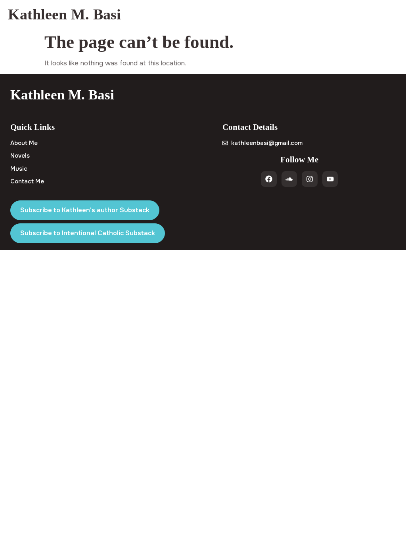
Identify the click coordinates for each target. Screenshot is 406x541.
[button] (391, 14)
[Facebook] (269, 179)
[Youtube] (330, 179)
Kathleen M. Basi (64, 14)
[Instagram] (310, 179)
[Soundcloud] (289, 179)
